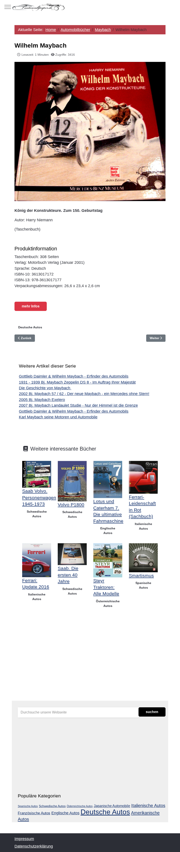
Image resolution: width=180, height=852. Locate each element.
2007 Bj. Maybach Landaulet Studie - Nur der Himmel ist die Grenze (78, 405)
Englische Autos (107, 531)
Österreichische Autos (108, 603)
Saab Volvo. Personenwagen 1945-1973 (39, 497)
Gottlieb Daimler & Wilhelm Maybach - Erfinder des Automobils (73, 376)
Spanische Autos (143, 585)
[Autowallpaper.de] (90, 7)
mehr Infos (31, 306)
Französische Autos (34, 813)
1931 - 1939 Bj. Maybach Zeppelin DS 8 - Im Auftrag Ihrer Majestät (77, 382)
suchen (152, 712)
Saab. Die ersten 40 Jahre (68, 575)
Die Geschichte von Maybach (45, 388)
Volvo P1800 (71, 504)
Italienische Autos (143, 526)
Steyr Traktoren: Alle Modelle (106, 587)
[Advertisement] (90, 662)
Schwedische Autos (37, 514)
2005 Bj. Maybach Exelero (42, 399)
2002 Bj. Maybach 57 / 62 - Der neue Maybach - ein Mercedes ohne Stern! (84, 394)
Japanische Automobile (112, 806)
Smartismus (141, 575)
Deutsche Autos (30, 327)
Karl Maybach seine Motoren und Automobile (58, 417)
